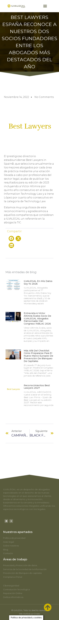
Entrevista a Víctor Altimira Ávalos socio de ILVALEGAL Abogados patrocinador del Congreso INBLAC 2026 (37, 318)
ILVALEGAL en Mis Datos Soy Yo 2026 (38, 282)
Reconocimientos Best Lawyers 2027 (37, 386)
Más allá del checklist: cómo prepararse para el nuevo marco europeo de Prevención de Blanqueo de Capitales (38, 356)
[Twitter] (11, 521)
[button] (45, 6)
